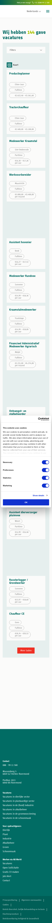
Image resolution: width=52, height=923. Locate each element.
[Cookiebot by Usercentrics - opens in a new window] (38, 419)
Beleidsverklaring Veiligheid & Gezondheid (21, 919)
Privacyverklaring (10, 900)
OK (26, 502)
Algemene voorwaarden (31, 900)
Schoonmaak (9, 851)
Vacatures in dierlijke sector (16, 796)
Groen (6, 847)
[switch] (45, 470)
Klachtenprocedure (11, 914)
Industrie (7, 838)
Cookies (6, 905)
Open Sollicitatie (11, 867)
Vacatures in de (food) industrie (18, 805)
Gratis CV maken (11, 872)
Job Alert (7, 876)
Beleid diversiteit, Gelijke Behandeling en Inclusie (24, 909)
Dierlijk (6, 830)
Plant (5, 834)
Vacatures (7, 863)
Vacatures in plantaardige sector (18, 801)
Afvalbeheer (8, 843)
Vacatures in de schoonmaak (17, 818)
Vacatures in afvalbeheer (15, 809)
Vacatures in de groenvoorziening (19, 814)
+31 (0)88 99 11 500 (41, 3)
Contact (6, 880)
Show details (38, 495)
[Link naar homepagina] (7, 11)
